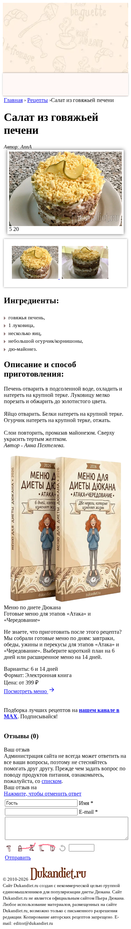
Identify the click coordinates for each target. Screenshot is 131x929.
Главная (13, 100)
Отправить (18, 858)
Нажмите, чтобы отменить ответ (42, 794)
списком (51, 781)
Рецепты (37, 100)
